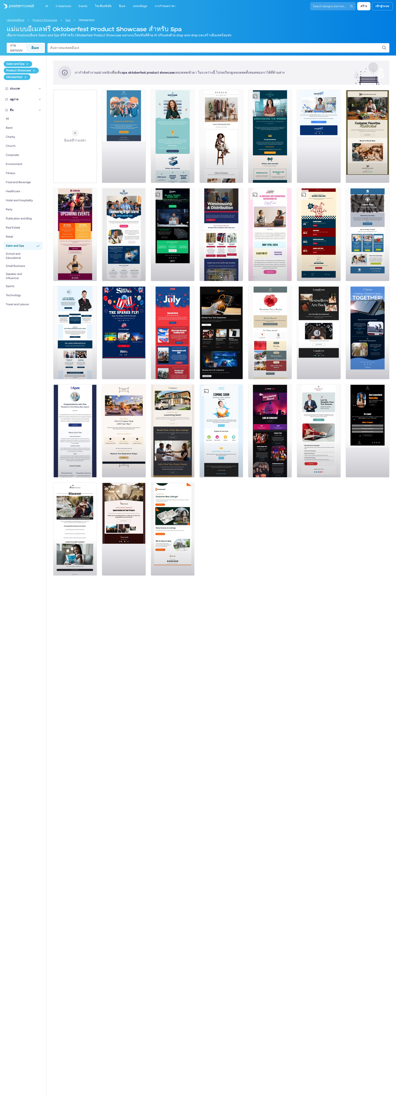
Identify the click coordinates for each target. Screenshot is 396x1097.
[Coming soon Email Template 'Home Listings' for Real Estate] (172, 529)
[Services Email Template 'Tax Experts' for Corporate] (319, 430)
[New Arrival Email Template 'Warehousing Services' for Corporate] (221, 234)
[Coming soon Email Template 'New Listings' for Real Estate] (172, 430)
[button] (39, 88)
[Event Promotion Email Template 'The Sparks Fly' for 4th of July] (124, 332)
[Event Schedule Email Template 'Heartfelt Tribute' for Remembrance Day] (270, 332)
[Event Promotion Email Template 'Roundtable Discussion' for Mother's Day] (270, 234)
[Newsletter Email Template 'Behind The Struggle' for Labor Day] (367, 234)
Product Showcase (45, 20)
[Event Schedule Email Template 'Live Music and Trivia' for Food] (319, 234)
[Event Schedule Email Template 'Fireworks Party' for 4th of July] (172, 332)
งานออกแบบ (16, 48)
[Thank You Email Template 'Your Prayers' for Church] (124, 529)
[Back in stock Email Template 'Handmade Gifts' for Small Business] (367, 136)
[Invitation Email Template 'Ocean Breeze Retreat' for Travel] (75, 529)
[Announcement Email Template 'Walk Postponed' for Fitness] (124, 136)
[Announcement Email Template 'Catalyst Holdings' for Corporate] (270, 136)
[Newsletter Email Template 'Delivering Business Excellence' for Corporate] (75, 332)
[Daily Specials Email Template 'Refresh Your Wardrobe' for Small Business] (221, 136)
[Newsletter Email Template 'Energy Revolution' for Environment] (367, 332)
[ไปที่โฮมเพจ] (17, 6)
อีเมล (35, 48)
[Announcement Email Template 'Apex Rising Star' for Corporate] (75, 430)
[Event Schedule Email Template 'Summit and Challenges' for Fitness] (75, 234)
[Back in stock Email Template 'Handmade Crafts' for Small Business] (319, 332)
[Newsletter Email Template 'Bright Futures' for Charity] (124, 234)
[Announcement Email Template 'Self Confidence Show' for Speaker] (367, 430)
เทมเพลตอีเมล (15, 20)
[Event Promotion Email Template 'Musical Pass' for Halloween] (270, 430)
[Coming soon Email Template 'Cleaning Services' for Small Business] (221, 430)
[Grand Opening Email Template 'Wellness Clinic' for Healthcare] (319, 136)
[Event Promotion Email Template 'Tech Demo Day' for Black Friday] (172, 234)
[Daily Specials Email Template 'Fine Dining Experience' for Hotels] (124, 430)
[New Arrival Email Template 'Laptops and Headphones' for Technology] (221, 332)
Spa (67, 20)
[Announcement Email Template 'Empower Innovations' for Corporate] (172, 136)
